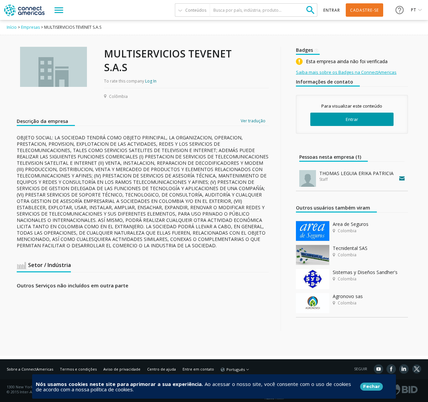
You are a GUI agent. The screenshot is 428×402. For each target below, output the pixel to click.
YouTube (378, 369)
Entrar (352, 119)
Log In (150, 81)
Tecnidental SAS (350, 248)
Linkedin (404, 369)
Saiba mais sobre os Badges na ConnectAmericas (346, 72)
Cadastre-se (364, 10)
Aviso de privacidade (121, 369)
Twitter (416, 369)
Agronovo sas (348, 296)
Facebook (391, 369)
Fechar (371, 386)
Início (12, 27)
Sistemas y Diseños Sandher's (365, 272)
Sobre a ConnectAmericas (30, 369)
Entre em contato (198, 369)
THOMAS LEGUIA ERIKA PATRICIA (356, 173)
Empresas (30, 27)
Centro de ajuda (161, 369)
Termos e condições (78, 369)
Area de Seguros (350, 224)
